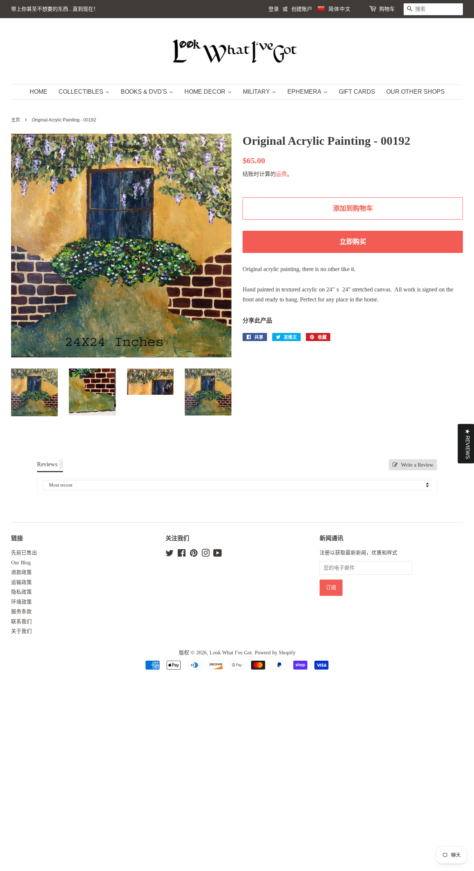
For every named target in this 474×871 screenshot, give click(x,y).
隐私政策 (21, 592)
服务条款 (21, 611)
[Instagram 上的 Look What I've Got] (205, 554)
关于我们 (21, 631)
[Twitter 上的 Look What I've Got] (170, 554)
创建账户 (301, 9)
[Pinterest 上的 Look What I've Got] (194, 554)
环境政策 (21, 602)
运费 (281, 174)
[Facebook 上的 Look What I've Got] (181, 554)
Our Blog (21, 562)
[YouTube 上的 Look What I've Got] (217, 554)
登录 (273, 9)
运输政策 (21, 582)
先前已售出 (24, 552)
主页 (15, 120)
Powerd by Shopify (275, 652)
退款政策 (21, 572)
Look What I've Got (231, 652)
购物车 (387, 9)
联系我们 (21, 621)
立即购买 (353, 242)
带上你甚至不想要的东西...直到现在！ (55, 9)
